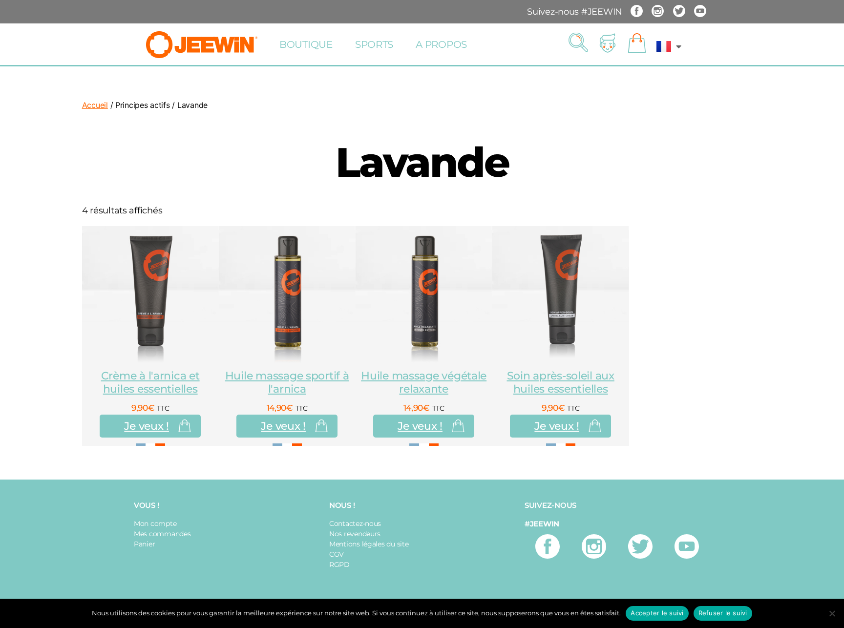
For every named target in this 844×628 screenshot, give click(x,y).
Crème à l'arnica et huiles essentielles (150, 382)
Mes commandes (162, 533)
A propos (441, 44)
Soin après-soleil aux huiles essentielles (560, 382)
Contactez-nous (355, 523)
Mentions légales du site (369, 544)
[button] (578, 43)
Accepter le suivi (657, 613)
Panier (144, 544)
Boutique (306, 44)
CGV (336, 554)
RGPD (339, 564)
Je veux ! (146, 426)
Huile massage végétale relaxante (423, 382)
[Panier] (637, 43)
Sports (374, 44)
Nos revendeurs (354, 533)
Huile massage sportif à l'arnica (287, 382)
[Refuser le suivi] (832, 613)
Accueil (95, 105)
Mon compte (155, 523)
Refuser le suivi (722, 613)
